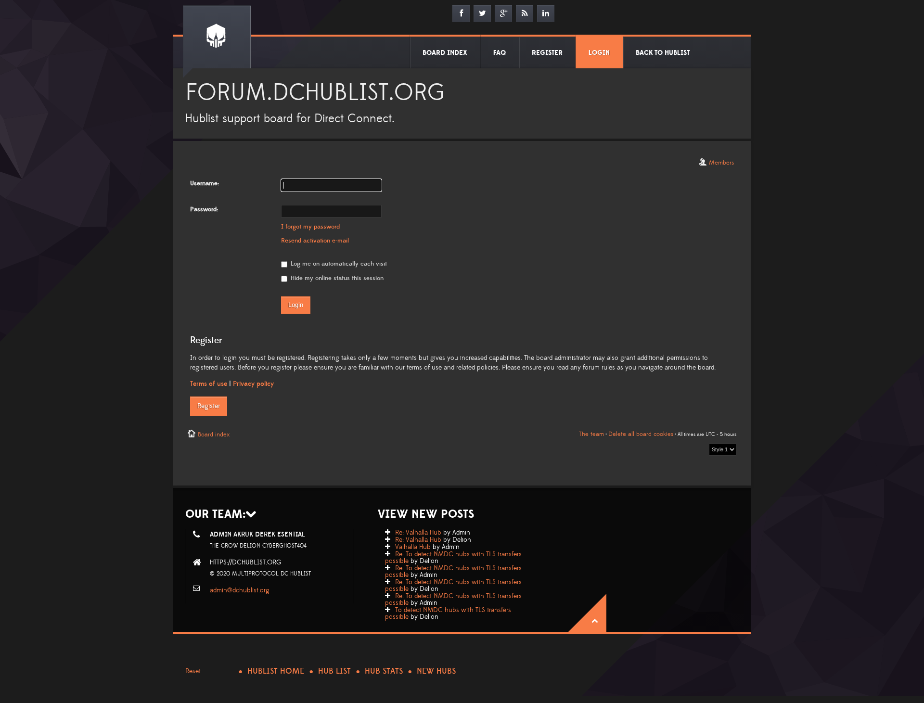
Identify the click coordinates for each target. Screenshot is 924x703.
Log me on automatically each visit (338, 264)
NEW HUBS (436, 671)
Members (721, 162)
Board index (214, 434)
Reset (193, 671)
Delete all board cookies (640, 434)
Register (208, 406)
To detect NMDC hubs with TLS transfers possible (448, 613)
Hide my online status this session (336, 278)
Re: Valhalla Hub (418, 532)
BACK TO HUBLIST (663, 53)
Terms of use (208, 384)
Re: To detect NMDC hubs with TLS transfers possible (453, 557)
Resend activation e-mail (315, 240)
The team (591, 434)
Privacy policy (253, 384)
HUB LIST (334, 671)
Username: (204, 183)
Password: (204, 209)
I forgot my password (310, 226)
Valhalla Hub (413, 547)
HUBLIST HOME (275, 671)
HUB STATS (384, 671)
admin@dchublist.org (240, 590)
